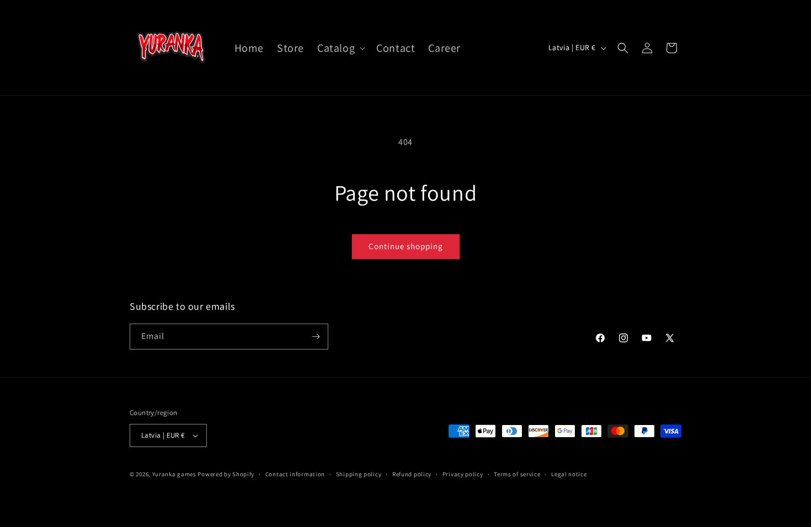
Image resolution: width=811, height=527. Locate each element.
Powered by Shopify (226, 474)
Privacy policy (462, 474)
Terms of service (517, 474)
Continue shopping (406, 246)
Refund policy (411, 474)
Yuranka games (174, 474)
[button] (340, 48)
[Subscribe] (315, 336)
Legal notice (568, 474)
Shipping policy (359, 474)
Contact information (295, 474)
